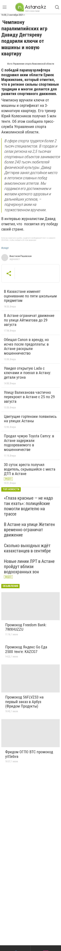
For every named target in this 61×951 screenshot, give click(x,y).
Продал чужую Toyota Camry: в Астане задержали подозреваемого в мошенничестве (29, 443)
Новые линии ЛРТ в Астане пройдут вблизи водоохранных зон (29, 566)
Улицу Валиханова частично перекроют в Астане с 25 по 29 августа (29, 397)
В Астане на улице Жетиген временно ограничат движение (29, 530)
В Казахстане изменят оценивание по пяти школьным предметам (30, 296)
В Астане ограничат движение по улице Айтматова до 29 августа (29, 320)
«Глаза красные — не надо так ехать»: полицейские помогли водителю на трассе (28, 506)
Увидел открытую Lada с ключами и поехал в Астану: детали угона (27, 373)
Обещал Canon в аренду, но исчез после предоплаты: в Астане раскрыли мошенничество (26, 346)
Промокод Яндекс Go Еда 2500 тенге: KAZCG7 (26, 649)
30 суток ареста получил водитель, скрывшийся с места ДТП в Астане (29, 469)
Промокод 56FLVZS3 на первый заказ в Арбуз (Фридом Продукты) (24, 701)
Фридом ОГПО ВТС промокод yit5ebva (29, 754)
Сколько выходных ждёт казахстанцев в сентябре (27, 548)
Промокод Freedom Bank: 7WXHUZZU (25, 627)
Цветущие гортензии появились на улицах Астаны (30, 418)
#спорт (5, 248)
